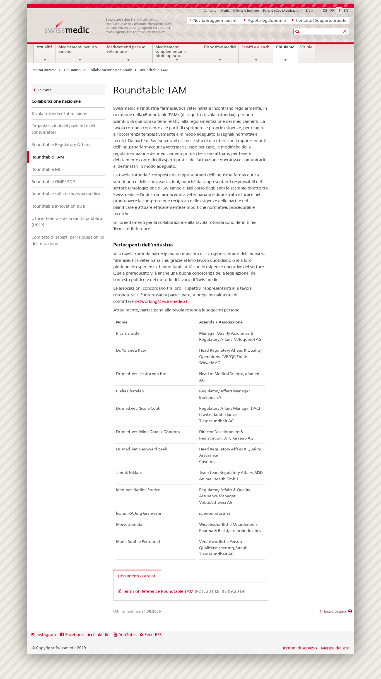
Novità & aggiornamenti (215, 20)
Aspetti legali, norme (266, 20)
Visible (306, 47)
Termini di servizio (299, 648)
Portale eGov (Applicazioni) (282, 11)
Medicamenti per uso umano (77, 49)
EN (346, 10)
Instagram (46, 634)
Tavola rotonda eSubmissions (59, 113)
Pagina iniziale (44, 70)
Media (225, 11)
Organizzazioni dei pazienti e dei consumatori (63, 129)
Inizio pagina (334, 611)
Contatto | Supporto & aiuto (321, 20)
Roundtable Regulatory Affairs (61, 144)
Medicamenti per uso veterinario (126, 49)
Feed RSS (153, 634)
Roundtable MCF (48, 169)
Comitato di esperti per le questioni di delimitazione (68, 240)
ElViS (309, 11)
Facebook (74, 634)
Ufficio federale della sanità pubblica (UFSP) (67, 221)
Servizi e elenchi (256, 47)
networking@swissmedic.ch (162, 301)
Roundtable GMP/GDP (53, 181)
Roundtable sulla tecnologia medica (66, 193)
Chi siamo (286, 49)
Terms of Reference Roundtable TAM (184, 591)
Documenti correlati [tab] (137, 576)
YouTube (127, 634)
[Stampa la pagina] (350, 612)
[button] (298, 31)
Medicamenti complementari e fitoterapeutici (171, 51)
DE (325, 10)
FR (332, 10)
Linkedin (101, 634)
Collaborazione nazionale (110, 70)
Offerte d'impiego (246, 11)
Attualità (45, 47)
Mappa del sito (335, 648)
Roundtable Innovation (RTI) (58, 206)
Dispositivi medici (220, 47)
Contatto (210, 11)
